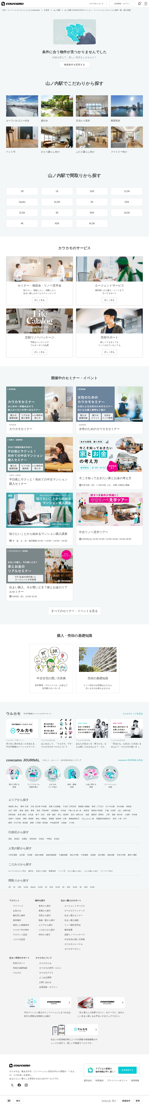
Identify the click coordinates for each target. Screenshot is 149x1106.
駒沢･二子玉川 (97, 806)
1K (14, 887)
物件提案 (68, 930)
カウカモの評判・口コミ (50, 968)
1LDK (26, 887)
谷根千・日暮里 (14, 819)
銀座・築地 (24, 811)
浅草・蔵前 (51, 815)
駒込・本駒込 (41, 819)
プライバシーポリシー (117, 1080)
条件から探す (45, 906)
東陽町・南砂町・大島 (57, 819)
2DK (51, 887)
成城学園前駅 (51, 855)
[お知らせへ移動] (139, 3)
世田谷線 (11, 815)
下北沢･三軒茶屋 (69, 806)
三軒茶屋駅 (12, 855)
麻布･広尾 (25, 806)
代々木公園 (110, 806)
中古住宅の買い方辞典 (74, 939)
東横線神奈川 (74, 819)
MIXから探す (44, 934)
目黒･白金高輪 (54, 806)
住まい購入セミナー (73, 915)
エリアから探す (46, 925)
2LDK (57, 887)
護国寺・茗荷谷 (97, 815)
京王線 (30, 815)
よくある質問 (45, 977)
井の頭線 (120, 806)
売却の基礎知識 (20, 968)
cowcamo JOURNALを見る (130, 760)
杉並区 (56, 839)
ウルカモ (17, 973)
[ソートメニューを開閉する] (9, 1101)
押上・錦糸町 (63, 815)
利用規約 (99, 1080)
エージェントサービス (74, 906)
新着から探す (45, 910)
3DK (68, 887)
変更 (138, 1101)
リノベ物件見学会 (72, 925)
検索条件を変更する (74, 64)
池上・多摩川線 (124, 811)
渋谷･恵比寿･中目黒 (39, 806)
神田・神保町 (28, 819)
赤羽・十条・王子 (120, 819)
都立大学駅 (74, 855)
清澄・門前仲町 (43, 811)
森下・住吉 (40, 815)
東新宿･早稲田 (97, 811)
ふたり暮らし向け (91, 871)
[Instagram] (26, 1085)
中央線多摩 (54, 823)
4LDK (92, 887)
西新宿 (86, 811)
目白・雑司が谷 (77, 815)
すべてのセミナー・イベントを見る (74, 611)
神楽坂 (129, 806)
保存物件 (17, 920)
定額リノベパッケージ (74, 934)
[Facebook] (19, 1085)
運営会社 (88, 1080)
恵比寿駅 (101, 855)
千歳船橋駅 (63, 855)
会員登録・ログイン (48, 987)
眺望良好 (52, 871)
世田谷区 (33, 839)
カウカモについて (96, 4)
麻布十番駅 (132, 855)
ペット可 (61, 871)
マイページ (18, 906)
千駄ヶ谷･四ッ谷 (74, 811)
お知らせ (17, 910)
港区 (10, 839)
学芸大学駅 (121, 855)
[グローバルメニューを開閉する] (146, 3)
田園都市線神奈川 (103, 819)
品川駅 (22, 855)
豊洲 (32, 811)
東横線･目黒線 (84, 806)
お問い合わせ (45, 982)
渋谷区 (41, 839)
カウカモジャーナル (73, 944)
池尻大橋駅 (39, 855)
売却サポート (19, 963)
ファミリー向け (106, 871)
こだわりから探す (47, 930)
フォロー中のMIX (21, 930)
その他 (71, 823)
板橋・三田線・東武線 (39, 823)
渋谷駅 (29, 855)
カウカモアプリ (46, 973)
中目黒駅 (84, 855)
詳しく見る (39, 300)
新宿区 (16, 839)
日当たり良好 (41, 871)
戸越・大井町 (110, 811)
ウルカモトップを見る (133, 713)
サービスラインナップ (74, 910)
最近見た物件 (19, 915)
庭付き (31, 871)
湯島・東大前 (117, 815)
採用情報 (135, 1080)
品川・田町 (12, 811)
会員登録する (127, 1070)
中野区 (49, 839)
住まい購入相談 (71, 920)
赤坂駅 (93, 855)
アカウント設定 (20, 934)
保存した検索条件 (21, 925)
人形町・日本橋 (131, 815)
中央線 (63, 811)
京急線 (63, 823)
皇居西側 (54, 811)
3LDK (75, 887)
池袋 (87, 815)
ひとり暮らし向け (75, 871)
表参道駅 (110, 855)
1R (9, 887)
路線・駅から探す (47, 920)
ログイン (122, 4)
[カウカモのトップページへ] (12, 4)
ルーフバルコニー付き (17, 871)
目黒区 (24, 839)
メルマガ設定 (19, 939)
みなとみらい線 (88, 819)
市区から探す (45, 915)
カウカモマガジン (72, 949)
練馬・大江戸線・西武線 (18, 823)
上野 (107, 815)
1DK (19, 887)
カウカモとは (45, 963)
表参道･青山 (13, 806)
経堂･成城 (22, 815)
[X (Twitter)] (12, 1085)
